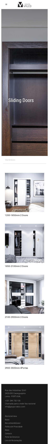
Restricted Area (11, 416)
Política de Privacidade (14, 426)
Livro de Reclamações (13, 440)
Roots (7, 420)
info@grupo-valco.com (15, 407)
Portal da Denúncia (12, 437)
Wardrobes (10, 160)
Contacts (8, 433)
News (7, 430)
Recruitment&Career (13, 423)
